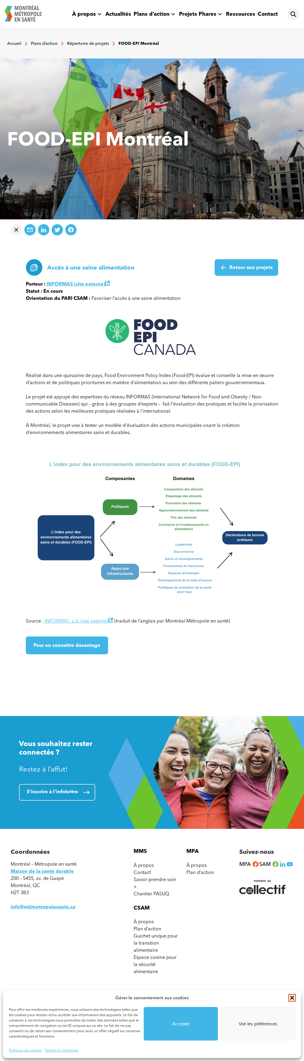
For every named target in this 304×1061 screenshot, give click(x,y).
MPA (249, 864)
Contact (268, 14)
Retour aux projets (251, 267)
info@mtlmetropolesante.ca (43, 907)
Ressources (240, 14)
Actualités (118, 14)
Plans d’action (152, 14)
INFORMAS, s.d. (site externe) (78, 621)
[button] (292, 998)
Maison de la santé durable (42, 871)
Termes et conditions (61, 1050)
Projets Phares (197, 14)
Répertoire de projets (88, 43)
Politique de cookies (25, 1050)
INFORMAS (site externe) (78, 284)
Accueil (14, 43)
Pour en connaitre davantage (67, 648)
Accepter (181, 1023)
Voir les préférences (258, 1023)
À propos (84, 14)
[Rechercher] (293, 14)
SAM (269, 864)
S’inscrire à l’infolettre (52, 791)
